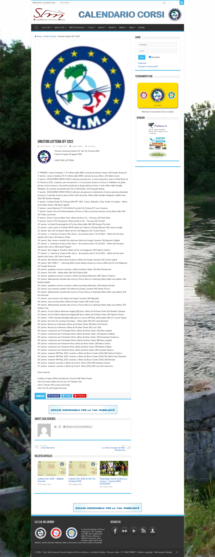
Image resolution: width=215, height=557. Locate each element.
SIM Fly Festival (76, 27)
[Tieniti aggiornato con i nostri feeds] (143, 531)
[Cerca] (182, 2)
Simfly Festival (49, 36)
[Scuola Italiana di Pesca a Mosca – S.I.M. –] (49, 13)
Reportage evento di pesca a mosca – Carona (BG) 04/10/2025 (113, 481)
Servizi (101, 27)
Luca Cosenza (45, 146)
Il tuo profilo (64, 3)
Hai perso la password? (148, 66)
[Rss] (164, 3)
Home (36, 27)
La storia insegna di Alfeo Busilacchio (113, 448)
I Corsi (90, 27)
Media (121, 27)
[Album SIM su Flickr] (124, 531)
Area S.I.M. (59, 27)
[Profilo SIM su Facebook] (115, 531)
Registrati (142, 63)
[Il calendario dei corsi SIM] (128, 14)
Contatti (141, 27)
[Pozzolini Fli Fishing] (158, 154)
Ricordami (155, 57)
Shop (131, 27)
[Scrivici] (152, 531)
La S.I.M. (46, 27)
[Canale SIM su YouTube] (134, 531)
